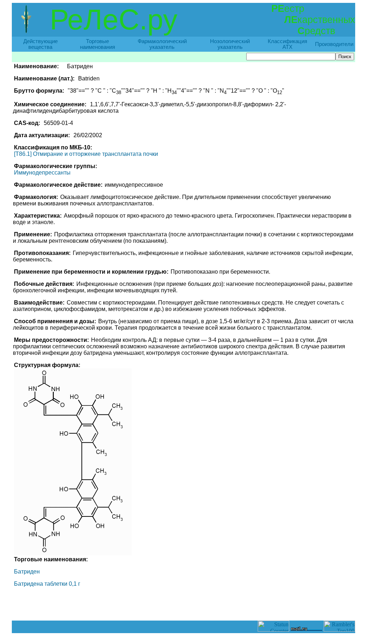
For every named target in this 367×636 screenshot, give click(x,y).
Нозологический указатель (230, 44)
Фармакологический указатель (162, 44)
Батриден (27, 571)
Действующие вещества (40, 44)
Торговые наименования (97, 44)
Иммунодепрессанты (42, 173)
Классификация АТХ (287, 44)
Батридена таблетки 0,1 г (47, 584)
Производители (334, 44)
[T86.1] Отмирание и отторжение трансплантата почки (86, 154)
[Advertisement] (183, 604)
